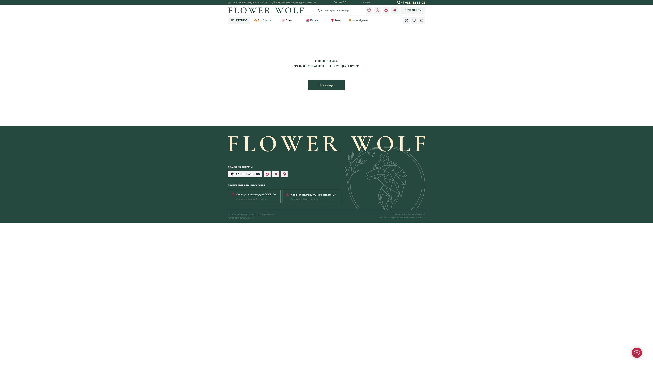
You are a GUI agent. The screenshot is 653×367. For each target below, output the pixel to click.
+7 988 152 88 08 (413, 2)
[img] (421, 20)
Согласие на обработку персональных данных (401, 217)
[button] (412, 10)
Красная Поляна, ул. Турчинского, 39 (296, 2)
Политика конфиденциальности (409, 214)
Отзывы (367, 2)
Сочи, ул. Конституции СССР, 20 (249, 2)
